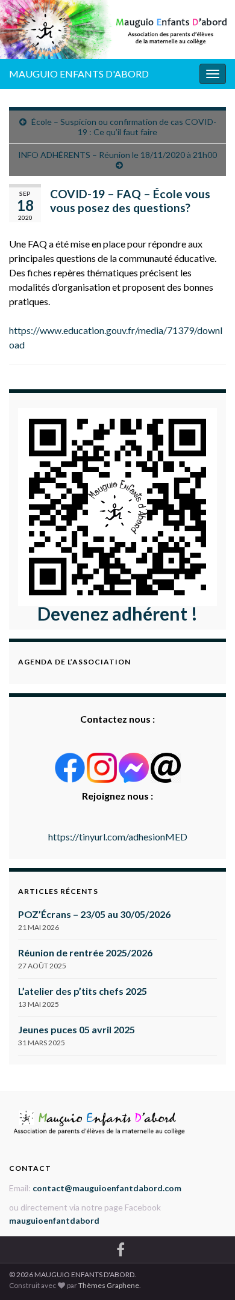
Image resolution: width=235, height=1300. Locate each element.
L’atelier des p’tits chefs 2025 (82, 991)
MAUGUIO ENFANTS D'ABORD (79, 73)
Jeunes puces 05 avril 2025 (76, 1029)
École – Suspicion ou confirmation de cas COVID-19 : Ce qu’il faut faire (123, 127)
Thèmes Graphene (108, 1285)
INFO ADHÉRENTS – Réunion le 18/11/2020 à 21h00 (117, 155)
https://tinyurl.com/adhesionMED (117, 836)
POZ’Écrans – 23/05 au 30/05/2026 (94, 914)
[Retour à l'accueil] (117, 29)
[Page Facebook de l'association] (120, 1247)
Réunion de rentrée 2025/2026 (85, 952)
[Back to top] (208, 1273)
